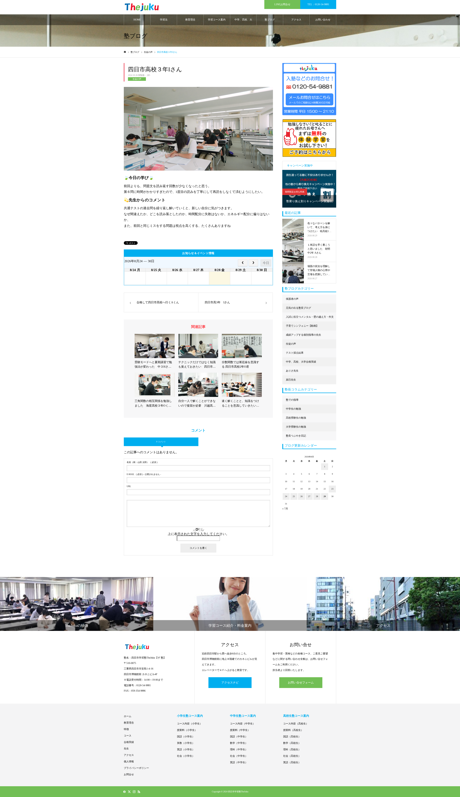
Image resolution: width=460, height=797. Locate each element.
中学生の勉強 (293, 408)
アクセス (296, 19)
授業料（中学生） (240, 730)
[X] (129, 791)
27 (309, 496)
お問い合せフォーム (301, 682)
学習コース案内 (217, 19)
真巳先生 (291, 379)
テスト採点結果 (294, 352)
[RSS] (139, 791)
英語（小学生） (186, 749)
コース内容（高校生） (295, 723)
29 (325, 496)
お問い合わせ (322, 19)
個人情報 (129, 761)
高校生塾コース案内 (296, 715)
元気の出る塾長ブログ (298, 308)
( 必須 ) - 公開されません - (144, 474)
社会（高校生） (292, 756)
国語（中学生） (239, 736)
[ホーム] (125, 52)
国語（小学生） (186, 736)
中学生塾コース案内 (243, 715)
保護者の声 (292, 299)
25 (294, 496)
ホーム (127, 716)
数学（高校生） (292, 743)
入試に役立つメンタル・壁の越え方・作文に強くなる (310, 318)
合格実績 (129, 742)
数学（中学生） (239, 743)
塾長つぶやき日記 (296, 435)
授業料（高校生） (293, 730)
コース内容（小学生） (189, 723)
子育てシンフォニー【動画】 (302, 326)
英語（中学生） (239, 762)
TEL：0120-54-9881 (318, 4)
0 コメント (161, 442)
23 (332, 489)
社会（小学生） (186, 756)
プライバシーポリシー (136, 768)
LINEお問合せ (282, 4)
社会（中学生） (239, 756)
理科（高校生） (292, 749)
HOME (137, 19)
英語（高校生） (292, 762)
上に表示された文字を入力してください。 (198, 534)
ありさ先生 (292, 370)
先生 (126, 748)
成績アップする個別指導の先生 (303, 334)
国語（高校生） (292, 736)
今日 (266, 263)
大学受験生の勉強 (296, 426)
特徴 (126, 729)
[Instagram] (134, 791)
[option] (309, 189)
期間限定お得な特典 (294, 192)
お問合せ (129, 774)
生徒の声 (137, 79)
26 (301, 496)
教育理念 (190, 19)
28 (317, 496)
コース (127, 735)
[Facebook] (124, 791)
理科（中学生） (239, 749)
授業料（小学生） (187, 730)
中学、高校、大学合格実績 (243, 21)
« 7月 (285, 508)
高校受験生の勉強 (296, 417)
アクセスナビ (230, 682)
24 (286, 496)
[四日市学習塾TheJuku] (142, 7)
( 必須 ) (142, 462)
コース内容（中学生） (242, 723)
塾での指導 (292, 399)
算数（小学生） (186, 743)
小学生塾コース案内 (190, 715)
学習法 (163, 19)
